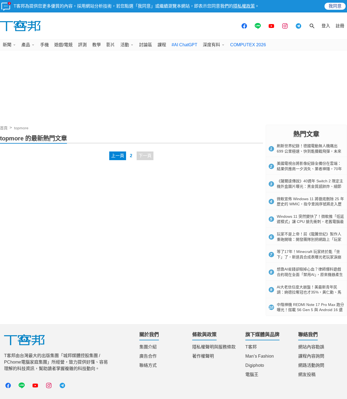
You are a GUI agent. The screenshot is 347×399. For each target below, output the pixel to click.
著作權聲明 (203, 356)
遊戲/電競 (63, 44)
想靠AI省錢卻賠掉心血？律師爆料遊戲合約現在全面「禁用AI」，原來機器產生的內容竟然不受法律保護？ (310, 274)
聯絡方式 (148, 365)
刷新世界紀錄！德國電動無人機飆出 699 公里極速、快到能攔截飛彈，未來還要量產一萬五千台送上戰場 (309, 151)
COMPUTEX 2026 (248, 44)
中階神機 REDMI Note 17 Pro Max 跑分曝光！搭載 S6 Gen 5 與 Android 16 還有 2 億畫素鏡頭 (310, 309)
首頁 (4, 128)
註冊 (340, 26)
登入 (326, 26)
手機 (44, 44)
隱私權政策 (244, 6)
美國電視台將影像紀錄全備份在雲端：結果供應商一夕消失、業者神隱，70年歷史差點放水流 (309, 168)
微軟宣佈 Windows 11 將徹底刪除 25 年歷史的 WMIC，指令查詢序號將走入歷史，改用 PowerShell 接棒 (310, 204)
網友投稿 (307, 374)
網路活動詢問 (311, 365)
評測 (82, 44)
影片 (110, 44)
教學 (96, 44)
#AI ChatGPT (184, 44)
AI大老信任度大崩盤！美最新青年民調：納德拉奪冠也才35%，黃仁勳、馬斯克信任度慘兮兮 (309, 292)
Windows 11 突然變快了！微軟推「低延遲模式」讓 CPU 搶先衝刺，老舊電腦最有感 (310, 221)
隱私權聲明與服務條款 (214, 347)
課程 (162, 44)
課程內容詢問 (311, 356)
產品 (25, 44)
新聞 (7, 44)
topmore (21, 128)
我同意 (335, 6)
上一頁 (117, 155)
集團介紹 (148, 347)
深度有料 (211, 44)
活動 (124, 44)
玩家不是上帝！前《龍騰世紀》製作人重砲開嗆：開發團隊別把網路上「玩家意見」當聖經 (309, 239)
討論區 (145, 44)
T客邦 (251, 347)
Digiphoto (254, 365)
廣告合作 (148, 356)
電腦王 (251, 374)
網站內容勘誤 (311, 347)
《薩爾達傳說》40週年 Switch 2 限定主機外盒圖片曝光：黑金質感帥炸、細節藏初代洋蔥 (310, 186)
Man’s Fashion (259, 356)
